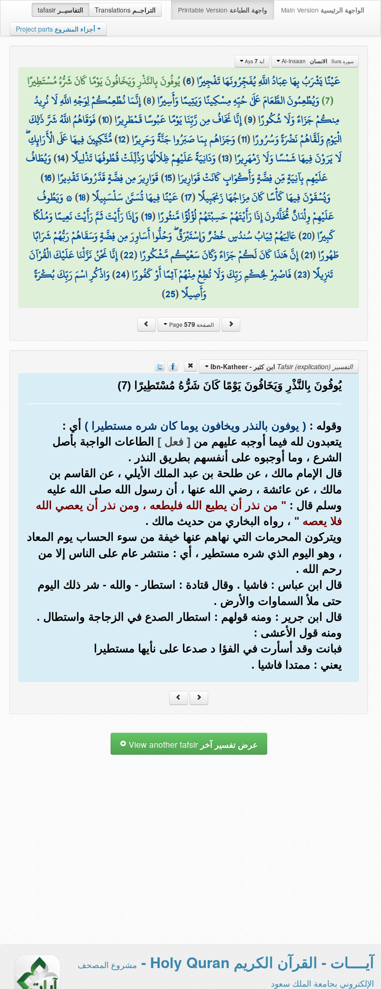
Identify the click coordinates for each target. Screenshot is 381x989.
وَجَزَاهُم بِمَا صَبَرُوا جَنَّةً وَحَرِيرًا (183, 139)
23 (302, 274)
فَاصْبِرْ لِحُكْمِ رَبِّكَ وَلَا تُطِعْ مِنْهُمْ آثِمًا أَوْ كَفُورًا (211, 274)
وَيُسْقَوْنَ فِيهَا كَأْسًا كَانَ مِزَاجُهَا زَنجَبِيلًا (264, 197)
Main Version (322, 9)
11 (244, 139)
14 (61, 158)
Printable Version (222, 9)
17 (188, 197)
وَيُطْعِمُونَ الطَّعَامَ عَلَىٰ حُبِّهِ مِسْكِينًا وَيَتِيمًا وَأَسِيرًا (238, 100)
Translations (125, 9)
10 (105, 119)
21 (308, 255)
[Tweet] (159, 365)
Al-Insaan (317, 61)
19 (148, 216)
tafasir (60, 9)
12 (122, 139)
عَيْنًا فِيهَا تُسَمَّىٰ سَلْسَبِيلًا (135, 197)
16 (48, 177)
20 (306, 236)
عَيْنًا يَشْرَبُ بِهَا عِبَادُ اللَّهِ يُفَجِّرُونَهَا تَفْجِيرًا (269, 81)
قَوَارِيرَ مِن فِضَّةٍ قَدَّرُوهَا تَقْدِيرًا (108, 177)
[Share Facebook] (172, 365)
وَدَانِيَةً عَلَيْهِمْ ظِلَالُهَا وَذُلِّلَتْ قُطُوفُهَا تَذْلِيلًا (143, 158)
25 (170, 294)
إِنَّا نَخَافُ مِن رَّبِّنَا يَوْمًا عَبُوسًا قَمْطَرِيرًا (178, 119)
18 (82, 197)
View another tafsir (192, 744)
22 (129, 255)
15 (168, 177)
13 (225, 158)
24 (121, 274)
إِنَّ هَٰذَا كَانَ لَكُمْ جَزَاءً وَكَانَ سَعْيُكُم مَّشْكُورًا (219, 255)
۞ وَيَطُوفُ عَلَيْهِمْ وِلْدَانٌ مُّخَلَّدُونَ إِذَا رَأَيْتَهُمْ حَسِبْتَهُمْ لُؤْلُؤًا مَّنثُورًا (185, 207)
